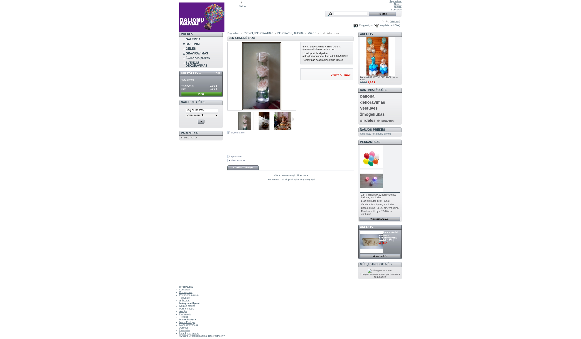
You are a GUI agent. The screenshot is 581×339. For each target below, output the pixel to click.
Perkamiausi (370, 142)
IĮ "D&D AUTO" (189, 137)
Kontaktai (396, 9)
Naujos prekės (372, 129)
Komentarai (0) (243, 167)
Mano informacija (188, 325)
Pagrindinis (395, 1)
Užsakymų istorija (189, 333)
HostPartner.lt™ (217, 335)
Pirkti (201, 94)
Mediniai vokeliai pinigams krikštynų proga (388, 235)
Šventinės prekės (198, 58)
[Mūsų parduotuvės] (380, 270)
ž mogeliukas (372, 114)
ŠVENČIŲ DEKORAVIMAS (196, 64)
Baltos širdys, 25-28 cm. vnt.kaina (380, 207)
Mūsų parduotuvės (376, 264)
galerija (397, 6)
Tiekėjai (183, 316)
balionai (368, 96)
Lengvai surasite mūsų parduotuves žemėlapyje (380, 275)
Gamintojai (185, 314)
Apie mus (184, 300)
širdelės (368, 120)
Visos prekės (380, 256)
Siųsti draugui (238, 132)
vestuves (369, 108)
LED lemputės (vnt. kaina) (375, 200)
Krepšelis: (385, 25)
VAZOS (312, 33)
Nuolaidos (184, 330)
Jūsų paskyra (366, 25)
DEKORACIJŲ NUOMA (290, 33)
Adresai (183, 327)
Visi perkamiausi (379, 219)
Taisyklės (184, 297)
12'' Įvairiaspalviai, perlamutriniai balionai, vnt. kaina (378, 196)
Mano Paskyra (187, 322)
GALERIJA (193, 39)
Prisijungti (395, 21)
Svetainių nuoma (198, 335)
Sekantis (293, 119)
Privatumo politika (189, 295)
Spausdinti (236, 156)
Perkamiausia (186, 308)
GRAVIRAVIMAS (197, 53)
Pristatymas (185, 292)
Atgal (232, 119)
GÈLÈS (191, 48)
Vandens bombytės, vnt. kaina (377, 204)
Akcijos (397, 4)
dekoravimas (372, 102)
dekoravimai (385, 121)
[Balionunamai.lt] (209, 16)
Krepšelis (189, 73)
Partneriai (190, 133)
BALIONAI (193, 44)
